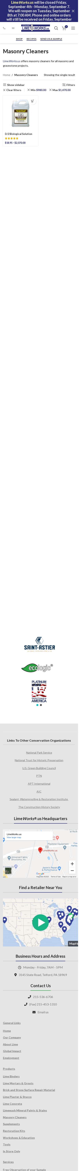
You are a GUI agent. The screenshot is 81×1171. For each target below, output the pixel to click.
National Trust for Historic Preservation (39, 760)
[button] (37, 705)
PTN (39, 775)
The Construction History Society (39, 807)
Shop (19, 39)
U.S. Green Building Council (39, 768)
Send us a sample (51, 39)
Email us (43, 1012)
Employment (11, 1058)
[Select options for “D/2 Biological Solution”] (32, 101)
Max (61, 90)
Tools (6, 1144)
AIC (39, 791)
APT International (39, 783)
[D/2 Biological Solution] (20, 113)
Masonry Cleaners (15, 1117)
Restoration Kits (14, 1130)
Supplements (11, 1124)
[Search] (56, 28)
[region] (39, 669)
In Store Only (11, 1151)
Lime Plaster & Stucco (17, 1096)
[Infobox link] (5, 28)
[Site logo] (35, 27)
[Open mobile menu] (73, 28)
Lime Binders (11, 1076)
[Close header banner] (73, 11)
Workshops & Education (19, 1137)
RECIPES (31, 39)
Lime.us (11, 61)
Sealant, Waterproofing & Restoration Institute (39, 799)
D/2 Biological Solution (18, 134)
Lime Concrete (12, 1103)
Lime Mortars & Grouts (18, 1083)
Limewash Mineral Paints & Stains (25, 1110)
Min (38, 90)
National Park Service (39, 752)
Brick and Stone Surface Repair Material (29, 1090)
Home (6, 74)
